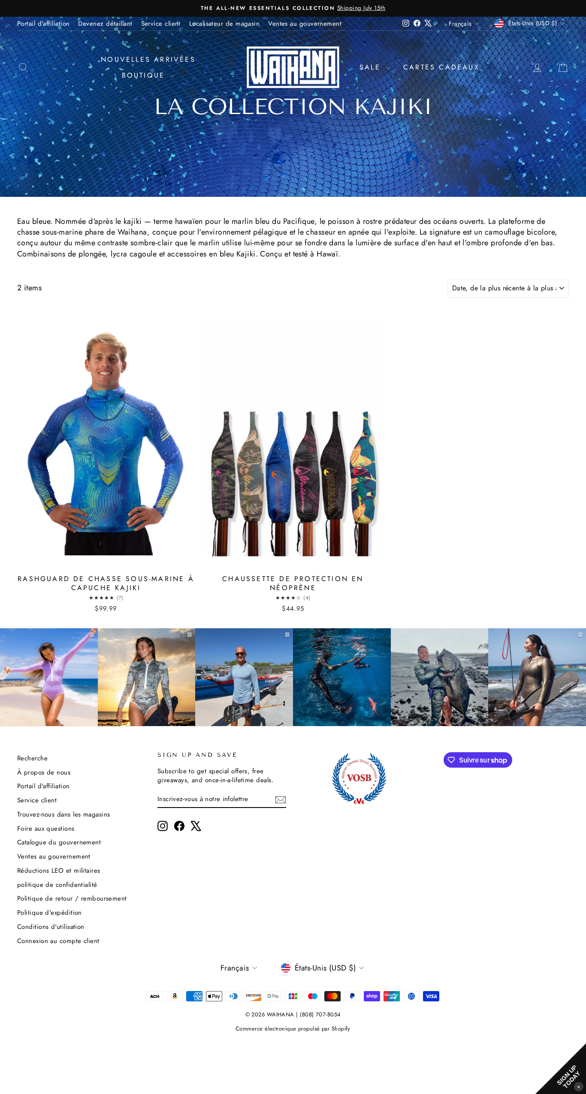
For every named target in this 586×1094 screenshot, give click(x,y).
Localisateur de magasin (224, 23)
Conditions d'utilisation (51, 926)
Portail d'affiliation (43, 23)
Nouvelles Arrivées (148, 59)
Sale (371, 67)
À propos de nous (43, 772)
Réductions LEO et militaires (58, 870)
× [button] (578, 1086)
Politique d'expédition (49, 912)
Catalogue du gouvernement (59, 842)
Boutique (145, 75)
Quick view (106, 560)
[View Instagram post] (342, 677)
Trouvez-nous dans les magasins (63, 814)
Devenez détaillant (105, 23)
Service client (161, 23)
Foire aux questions (46, 828)
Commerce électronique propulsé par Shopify (293, 1029)
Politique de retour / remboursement (72, 898)
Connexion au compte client (58, 941)
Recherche (32, 758)
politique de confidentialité (57, 884)
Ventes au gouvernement (304, 23)
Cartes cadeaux (441, 67)
